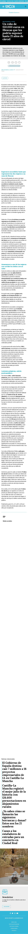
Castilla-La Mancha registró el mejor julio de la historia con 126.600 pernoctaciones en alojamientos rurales (14, 796)
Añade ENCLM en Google (14, 65)
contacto (14, 930)
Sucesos (16, 12)
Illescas (5, 78)
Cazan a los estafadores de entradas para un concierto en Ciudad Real (13, 837)
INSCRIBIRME (6, 906)
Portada (11, 12)
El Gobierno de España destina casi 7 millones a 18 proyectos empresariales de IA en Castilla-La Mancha (14, 772)
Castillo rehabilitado (19, 1)
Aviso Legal (14, 922)
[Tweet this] (16, 62)
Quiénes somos (14, 928)
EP (14, 69)
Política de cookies (14, 926)
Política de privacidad (14, 924)
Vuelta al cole (10, 1)
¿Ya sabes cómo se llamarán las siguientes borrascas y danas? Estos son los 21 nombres (14, 818)
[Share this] (12, 62)
